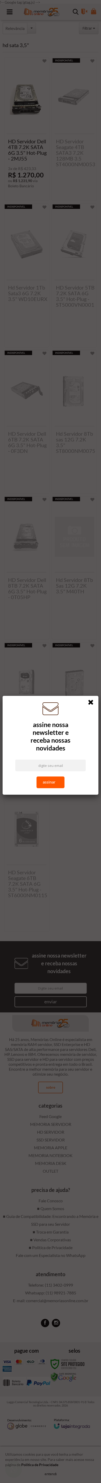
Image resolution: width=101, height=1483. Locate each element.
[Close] (92, 703)
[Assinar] (51, 782)
